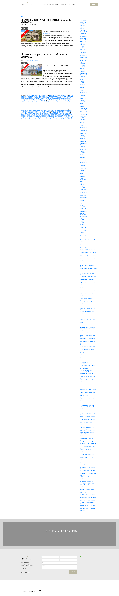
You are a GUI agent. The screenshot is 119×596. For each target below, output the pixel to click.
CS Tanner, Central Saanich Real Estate (47, 97)
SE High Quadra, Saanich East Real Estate (61, 109)
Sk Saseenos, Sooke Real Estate (33, 113)
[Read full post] (31, 36)
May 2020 (82, 138)
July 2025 (82, 43)
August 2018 (83, 168)
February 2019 (83, 159)
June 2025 (82, 44)
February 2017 (83, 189)
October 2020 (83, 130)
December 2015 (83, 211)
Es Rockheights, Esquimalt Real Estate (44, 99)
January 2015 (83, 229)
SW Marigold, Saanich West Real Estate (47, 115)
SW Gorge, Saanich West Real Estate (88, 453)
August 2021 (83, 116)
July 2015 (82, 219)
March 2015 (82, 226)
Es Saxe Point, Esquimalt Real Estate (56, 99)
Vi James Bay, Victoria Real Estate (47, 118)
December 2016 (83, 192)
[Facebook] (21, 568)
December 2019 (83, 143)
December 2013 (83, 234)
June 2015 (82, 221)
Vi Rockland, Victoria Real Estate (26, 119)
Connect (94, 4)
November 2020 (83, 129)
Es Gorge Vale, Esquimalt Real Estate (57, 98)
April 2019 (82, 156)
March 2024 (83, 68)
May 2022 (82, 103)
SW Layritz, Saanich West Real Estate (35, 115)
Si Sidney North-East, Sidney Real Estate (45, 111)
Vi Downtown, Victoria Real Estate (45, 117)
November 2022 (83, 94)
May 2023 (82, 84)
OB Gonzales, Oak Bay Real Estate (62, 104)
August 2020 (83, 133)
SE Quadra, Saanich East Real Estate (58, 110)
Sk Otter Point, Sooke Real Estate (87, 430)
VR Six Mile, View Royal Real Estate (59, 119)
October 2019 (83, 146)
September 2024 (84, 59)
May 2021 (82, 121)
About (73, 4)
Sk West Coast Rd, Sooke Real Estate (64, 113)
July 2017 (82, 183)
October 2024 (83, 57)
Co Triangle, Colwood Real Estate (32, 96)
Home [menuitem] (44, 4)
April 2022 (82, 105)
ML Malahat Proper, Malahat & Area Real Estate (48, 102)
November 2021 (83, 111)
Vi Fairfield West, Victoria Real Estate (67, 117)
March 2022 (82, 106)
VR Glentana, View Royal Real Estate (37, 119)
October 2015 (83, 214)
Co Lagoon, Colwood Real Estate (53, 95)
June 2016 (82, 202)
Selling (63, 4)
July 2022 (82, 100)
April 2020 (82, 140)
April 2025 (82, 47)
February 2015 (83, 227)
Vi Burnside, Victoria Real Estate (34, 117)
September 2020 (84, 132)
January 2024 (83, 71)
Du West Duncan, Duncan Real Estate (33, 98)
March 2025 (83, 49)
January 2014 (83, 232)
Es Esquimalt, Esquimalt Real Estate (45, 98)
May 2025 (82, 46)
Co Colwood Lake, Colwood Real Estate (31, 95)
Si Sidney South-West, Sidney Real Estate (33, 112)
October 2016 (83, 195)
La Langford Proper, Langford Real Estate (38, 101)
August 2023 (83, 79)
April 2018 (82, 175)
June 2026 (82, 25)
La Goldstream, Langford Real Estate (52, 100)
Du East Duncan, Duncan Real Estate (59, 97)
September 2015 (84, 216)
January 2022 (83, 109)
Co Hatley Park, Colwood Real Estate (42, 95)
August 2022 (83, 98)
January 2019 (83, 160)
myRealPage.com (62, 584)
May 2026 (82, 27)
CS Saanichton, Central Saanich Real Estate (34, 97)
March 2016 (82, 206)
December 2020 (83, 127)
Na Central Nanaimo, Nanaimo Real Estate (62, 102)
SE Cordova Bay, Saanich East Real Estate (35, 109)
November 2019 (83, 144)
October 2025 (83, 38)
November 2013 (83, 235)
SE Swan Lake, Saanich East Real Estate (32, 111)
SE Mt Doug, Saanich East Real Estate (34, 110)
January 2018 (83, 178)
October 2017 (83, 179)
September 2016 (84, 197)
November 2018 (83, 164)
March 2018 (82, 176)
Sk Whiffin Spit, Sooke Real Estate (87, 441)
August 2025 (83, 41)
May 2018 (82, 173)
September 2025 (84, 39)
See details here (46, 33)
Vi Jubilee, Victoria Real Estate (57, 118)
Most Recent (83, 20)
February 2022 (83, 108)
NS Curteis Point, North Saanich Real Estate (50, 103)
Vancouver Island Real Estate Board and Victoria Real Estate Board (57, 590)
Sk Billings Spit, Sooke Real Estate (45, 112)
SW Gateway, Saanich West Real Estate (50, 114)
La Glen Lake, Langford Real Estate (41, 100)
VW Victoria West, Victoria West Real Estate (44, 120)
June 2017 (82, 184)
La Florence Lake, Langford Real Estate (29, 100)
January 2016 (83, 210)
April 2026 (82, 28)
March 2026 (83, 30)
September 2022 (84, 97)
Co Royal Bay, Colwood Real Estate (88, 249)
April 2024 (82, 67)
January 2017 (83, 191)
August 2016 (83, 199)
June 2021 (82, 119)
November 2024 (83, 55)
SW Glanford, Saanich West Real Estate (62, 114)
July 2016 (82, 200)
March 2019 (82, 157)
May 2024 (82, 65)
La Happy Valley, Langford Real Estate (64, 100)
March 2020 (83, 141)
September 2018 (83, 167)
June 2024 (82, 63)
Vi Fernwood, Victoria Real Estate (26, 118)
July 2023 (82, 81)
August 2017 (83, 181)
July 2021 (82, 117)
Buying (57, 4)
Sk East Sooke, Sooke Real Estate (65, 112)
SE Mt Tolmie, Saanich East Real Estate (47, 110)
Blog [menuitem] (69, 4)
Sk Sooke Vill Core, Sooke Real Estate (43, 113)
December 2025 (83, 35)
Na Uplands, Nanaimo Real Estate (87, 327)
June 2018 (82, 171)
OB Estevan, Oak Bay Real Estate (51, 104)
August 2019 (83, 149)
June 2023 (82, 82)
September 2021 (83, 114)
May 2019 (82, 154)
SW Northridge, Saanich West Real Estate (59, 115)
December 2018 (83, 162)
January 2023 (83, 90)
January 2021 (83, 125)
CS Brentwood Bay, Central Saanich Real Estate (45, 96)
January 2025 (83, 52)
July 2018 (82, 170)
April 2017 (82, 186)
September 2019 (84, 148)
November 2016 (83, 194)
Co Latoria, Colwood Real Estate (63, 95)
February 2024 (83, 70)
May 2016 (82, 203)
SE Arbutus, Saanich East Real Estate (37, 108)
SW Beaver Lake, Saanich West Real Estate (37, 114)
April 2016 (82, 205)
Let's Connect (59, 537)
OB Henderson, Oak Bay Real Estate (88, 348)
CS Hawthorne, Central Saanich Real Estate (59, 96)
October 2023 (83, 76)
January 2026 (83, 33)
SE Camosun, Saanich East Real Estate (62, 108)
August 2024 (83, 60)
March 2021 (82, 124)
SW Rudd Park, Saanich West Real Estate (48, 116)
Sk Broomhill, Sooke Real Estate (55, 112)
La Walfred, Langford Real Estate (35, 102)
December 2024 (83, 54)
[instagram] (24, 568)
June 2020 (82, 137)
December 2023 (83, 73)
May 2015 (82, 222)
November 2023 (83, 74)
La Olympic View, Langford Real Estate (62, 101)
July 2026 (82, 23)
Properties (50, 4)
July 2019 (82, 151)
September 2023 (84, 78)
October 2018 (83, 165)
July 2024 (82, 62)
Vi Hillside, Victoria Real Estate (36, 118)
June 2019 (82, 152)
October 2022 (83, 95)
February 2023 (83, 89)
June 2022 (82, 102)
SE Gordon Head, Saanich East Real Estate (48, 109)
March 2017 (82, 187)
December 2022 (83, 92)
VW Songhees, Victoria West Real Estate (31, 120)
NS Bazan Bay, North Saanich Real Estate (37, 103)
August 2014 (83, 230)
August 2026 (83, 22)
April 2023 (82, 86)
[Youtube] (28, 568)
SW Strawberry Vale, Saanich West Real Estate (62, 116)
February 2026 (83, 31)
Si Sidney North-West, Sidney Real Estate (58, 111)
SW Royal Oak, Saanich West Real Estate (35, 116)
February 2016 (83, 208)
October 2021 (83, 113)
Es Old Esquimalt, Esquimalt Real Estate (31, 99)
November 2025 (83, 36)
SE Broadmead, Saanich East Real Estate (49, 108)
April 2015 (82, 224)
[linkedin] (26, 568)
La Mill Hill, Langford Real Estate (50, 101)
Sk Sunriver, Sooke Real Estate (54, 113)
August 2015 (83, 218)
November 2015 (83, 213)
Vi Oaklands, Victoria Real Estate (68, 118)
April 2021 (82, 122)
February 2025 (83, 51)
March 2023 (82, 87)
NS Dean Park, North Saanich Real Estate (64, 103)
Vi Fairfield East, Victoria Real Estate (56, 117)
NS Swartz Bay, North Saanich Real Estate (39, 104)
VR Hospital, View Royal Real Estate (31, 25)
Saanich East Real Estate (27, 108)
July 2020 (82, 135)
